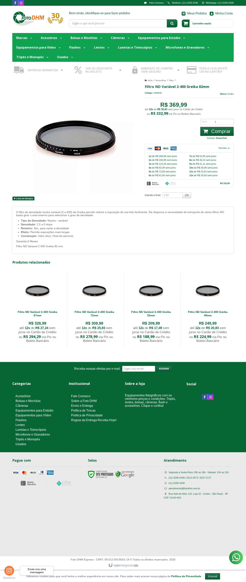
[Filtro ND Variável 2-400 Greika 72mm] (94, 309)
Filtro (171, 80)
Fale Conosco (156, 3)
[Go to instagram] (9, 570)
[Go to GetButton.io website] (9, 578)
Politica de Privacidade (87, 415)
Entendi (212, 576)
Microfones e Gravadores (33, 434)
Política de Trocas (83, 410)
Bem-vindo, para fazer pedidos (99, 13)
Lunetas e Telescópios (31, 429)
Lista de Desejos (24, 198)
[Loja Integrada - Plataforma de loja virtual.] (123, 565)
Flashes (21, 420)
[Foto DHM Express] (37, 18)
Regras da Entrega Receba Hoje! (93, 420)
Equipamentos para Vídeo (33, 415)
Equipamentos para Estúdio (34, 410)
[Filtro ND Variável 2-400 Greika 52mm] (151, 309)
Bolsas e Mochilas (28, 401)
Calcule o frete (153, 195)
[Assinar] (164, 369)
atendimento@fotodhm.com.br (184, 488)
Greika (230, 94)
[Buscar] (172, 23)
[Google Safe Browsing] (124, 474)
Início (150, 80)
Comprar (220, 131)
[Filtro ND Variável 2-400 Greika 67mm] (37, 309)
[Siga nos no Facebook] (15, 3)
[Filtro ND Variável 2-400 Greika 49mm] (207, 309)
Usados (21, 444)
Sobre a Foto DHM (84, 401)
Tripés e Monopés (28, 439)
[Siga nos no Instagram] (21, 3)
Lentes (20, 425)
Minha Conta (224, 13)
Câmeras (22, 405)
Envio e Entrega (82, 405)
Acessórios (160, 80)
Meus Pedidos (197, 13)
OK (187, 195)
